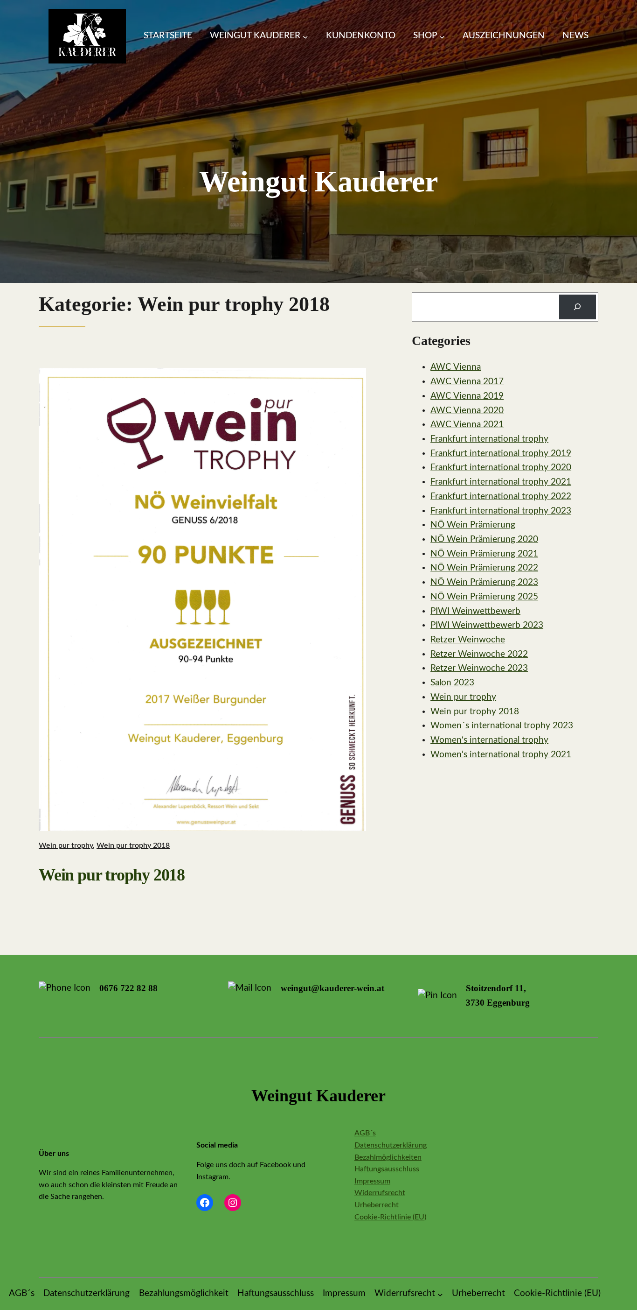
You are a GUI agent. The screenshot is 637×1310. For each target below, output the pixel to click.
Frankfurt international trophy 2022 (500, 496)
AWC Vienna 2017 (467, 381)
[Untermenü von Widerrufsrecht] (440, 1294)
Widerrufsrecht (379, 1193)
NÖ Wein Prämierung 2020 (484, 539)
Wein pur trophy (66, 845)
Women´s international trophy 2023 (501, 725)
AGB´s (365, 1133)
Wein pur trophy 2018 (133, 845)
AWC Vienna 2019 (467, 396)
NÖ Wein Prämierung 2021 (484, 553)
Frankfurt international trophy (489, 439)
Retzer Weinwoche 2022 (479, 654)
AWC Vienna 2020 (467, 410)
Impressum (372, 1181)
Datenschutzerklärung (390, 1145)
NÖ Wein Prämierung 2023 (484, 582)
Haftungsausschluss (386, 1169)
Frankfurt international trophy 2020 (500, 467)
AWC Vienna (455, 367)
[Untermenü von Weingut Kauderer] (305, 36)
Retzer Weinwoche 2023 (479, 668)
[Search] (577, 307)
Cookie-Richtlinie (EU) (390, 1217)
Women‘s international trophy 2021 (500, 754)
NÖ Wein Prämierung (472, 525)
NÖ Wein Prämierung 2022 (484, 567)
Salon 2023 (452, 682)
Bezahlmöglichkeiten (388, 1157)
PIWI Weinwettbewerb (475, 611)
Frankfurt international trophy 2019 (500, 453)
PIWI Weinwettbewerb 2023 (486, 625)
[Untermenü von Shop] (442, 36)
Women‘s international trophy (489, 740)
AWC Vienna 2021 (467, 424)
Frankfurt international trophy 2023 (500, 511)
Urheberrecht (376, 1205)
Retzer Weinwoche (467, 639)
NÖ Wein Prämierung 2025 (484, 596)
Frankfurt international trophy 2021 (500, 482)
